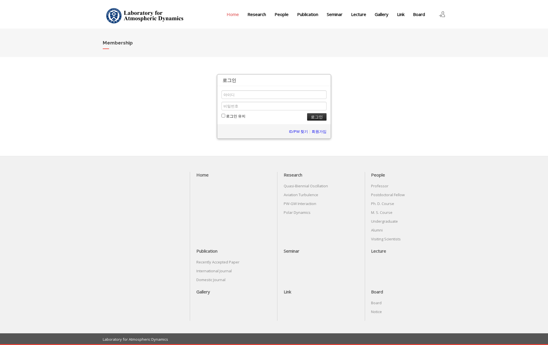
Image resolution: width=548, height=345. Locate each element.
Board (419, 14)
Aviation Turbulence (301, 194)
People (282, 14)
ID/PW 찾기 (298, 131)
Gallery (381, 14)
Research (256, 14)
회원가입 (319, 131)
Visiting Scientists (386, 239)
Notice (376, 311)
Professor (379, 185)
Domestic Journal (210, 279)
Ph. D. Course (382, 203)
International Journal (214, 270)
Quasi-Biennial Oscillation (306, 185)
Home (233, 14)
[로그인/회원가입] (442, 14)
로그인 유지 (235, 116)
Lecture (358, 14)
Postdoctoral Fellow (388, 194)
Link (400, 14)
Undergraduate (384, 221)
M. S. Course (381, 212)
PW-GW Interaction (300, 203)
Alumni (377, 230)
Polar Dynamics (297, 212)
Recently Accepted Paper (217, 262)
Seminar (334, 14)
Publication (307, 14)
